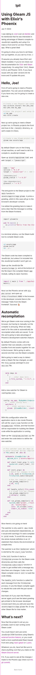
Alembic (27, 34)
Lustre (28, 643)
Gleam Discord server (10, 653)
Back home (18, 670)
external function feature (11, 637)
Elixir (21, 65)
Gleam (29, 65)
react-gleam (19, 643)
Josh (16, 34)
